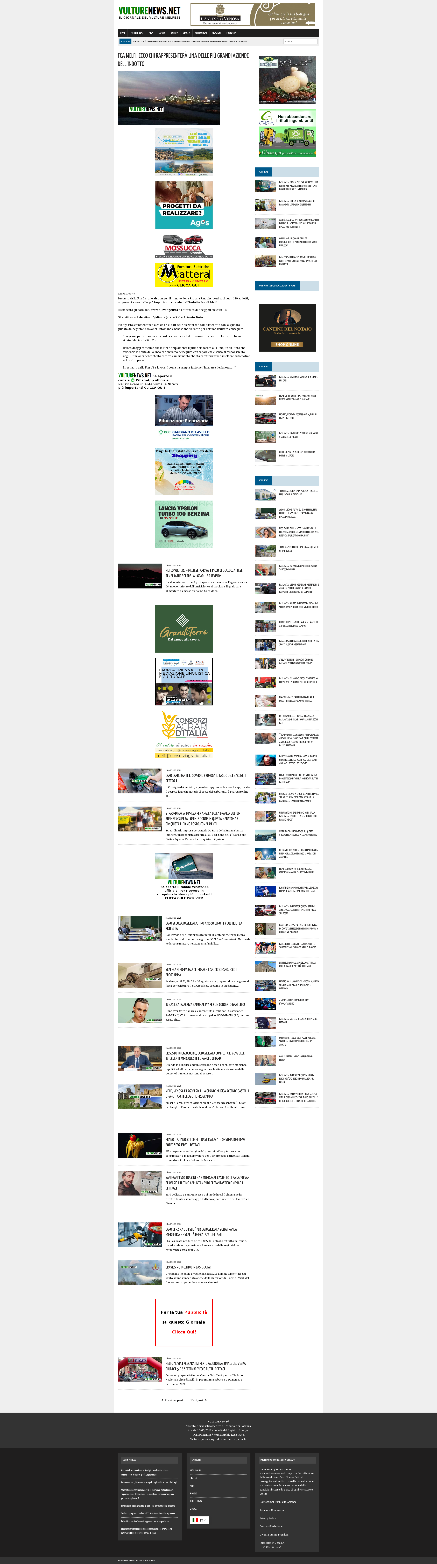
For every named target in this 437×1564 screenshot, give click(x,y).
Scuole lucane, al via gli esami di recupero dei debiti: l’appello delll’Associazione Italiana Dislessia (298, 513)
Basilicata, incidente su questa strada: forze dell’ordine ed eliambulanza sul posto (297, 1079)
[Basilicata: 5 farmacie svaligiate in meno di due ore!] (265, 384)
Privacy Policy (268, 1518)
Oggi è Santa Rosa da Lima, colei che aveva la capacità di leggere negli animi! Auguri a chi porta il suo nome (298, 929)
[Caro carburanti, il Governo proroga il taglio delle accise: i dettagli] (140, 791)
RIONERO (174, 33)
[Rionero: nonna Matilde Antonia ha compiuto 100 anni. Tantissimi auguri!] (265, 876)
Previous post (174, 1400)
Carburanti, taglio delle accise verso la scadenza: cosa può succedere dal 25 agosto (297, 1041)
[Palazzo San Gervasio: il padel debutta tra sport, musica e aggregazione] (265, 648)
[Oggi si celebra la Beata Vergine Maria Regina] (265, 1064)
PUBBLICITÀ (231, 33)
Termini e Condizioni (272, 1510)
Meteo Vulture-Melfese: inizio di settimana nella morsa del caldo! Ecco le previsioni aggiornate (298, 854)
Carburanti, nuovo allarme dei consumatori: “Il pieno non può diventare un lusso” (298, 242)
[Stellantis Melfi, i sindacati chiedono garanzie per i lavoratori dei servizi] (265, 667)
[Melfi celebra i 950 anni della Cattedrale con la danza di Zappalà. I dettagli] (265, 970)
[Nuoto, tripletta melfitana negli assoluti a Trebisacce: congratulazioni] (265, 629)
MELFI (151, 33)
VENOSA (186, 33)
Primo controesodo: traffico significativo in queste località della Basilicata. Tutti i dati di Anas (298, 778)
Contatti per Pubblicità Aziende (278, 1501)
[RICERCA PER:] (300, 41)
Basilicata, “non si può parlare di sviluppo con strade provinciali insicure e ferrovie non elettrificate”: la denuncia (298, 186)
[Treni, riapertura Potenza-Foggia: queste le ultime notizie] (265, 554)
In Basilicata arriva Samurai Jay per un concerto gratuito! (205, 1004)
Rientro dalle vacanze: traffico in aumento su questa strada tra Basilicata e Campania (299, 985)
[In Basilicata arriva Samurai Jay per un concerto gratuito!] (140, 1020)
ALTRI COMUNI (201, 33)
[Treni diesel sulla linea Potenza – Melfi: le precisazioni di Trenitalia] (265, 498)
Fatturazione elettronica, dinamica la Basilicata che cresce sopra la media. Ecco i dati (298, 719)
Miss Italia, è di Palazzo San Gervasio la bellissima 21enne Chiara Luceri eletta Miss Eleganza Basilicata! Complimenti (299, 532)
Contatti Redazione (271, 1526)
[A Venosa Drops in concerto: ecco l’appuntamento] (265, 1007)
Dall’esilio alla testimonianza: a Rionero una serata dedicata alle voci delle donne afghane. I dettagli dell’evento (298, 760)
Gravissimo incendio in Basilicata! (188, 1267)
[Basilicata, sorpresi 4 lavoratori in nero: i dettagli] (265, 1026)
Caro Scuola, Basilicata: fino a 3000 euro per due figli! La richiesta (148, 1506)
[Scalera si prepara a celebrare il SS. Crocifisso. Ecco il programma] (140, 985)
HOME (122, 33)
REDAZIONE (216, 33)
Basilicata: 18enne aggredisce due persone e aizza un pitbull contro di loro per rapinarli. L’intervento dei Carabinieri (299, 588)
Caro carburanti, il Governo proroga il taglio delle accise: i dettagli (149, 1482)
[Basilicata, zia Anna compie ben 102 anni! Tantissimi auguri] (265, 573)
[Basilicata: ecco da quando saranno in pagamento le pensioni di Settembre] (265, 208)
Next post (197, 1400)
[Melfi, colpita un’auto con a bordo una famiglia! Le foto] (265, 459)
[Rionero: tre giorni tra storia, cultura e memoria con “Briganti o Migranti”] (265, 403)
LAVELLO (162, 33)
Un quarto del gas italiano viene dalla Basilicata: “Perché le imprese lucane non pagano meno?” (297, 816)
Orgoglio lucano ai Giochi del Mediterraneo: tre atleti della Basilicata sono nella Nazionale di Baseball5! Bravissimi (299, 797)
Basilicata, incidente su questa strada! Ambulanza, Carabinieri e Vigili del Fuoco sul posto (297, 910)
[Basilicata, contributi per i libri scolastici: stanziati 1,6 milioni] (265, 440)
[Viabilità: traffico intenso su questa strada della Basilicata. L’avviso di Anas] (265, 838)
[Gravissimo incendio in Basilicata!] (140, 1283)
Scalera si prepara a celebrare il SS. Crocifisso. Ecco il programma (148, 1514)
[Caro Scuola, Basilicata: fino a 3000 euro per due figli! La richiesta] (140, 939)
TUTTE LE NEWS (137, 33)
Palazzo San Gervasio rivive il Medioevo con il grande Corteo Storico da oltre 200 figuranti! (298, 261)
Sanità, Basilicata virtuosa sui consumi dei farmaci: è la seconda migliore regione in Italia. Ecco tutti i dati (299, 223)
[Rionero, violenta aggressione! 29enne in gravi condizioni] (265, 422)
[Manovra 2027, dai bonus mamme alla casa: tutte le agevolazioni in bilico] (265, 704)
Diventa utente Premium (274, 1534)
